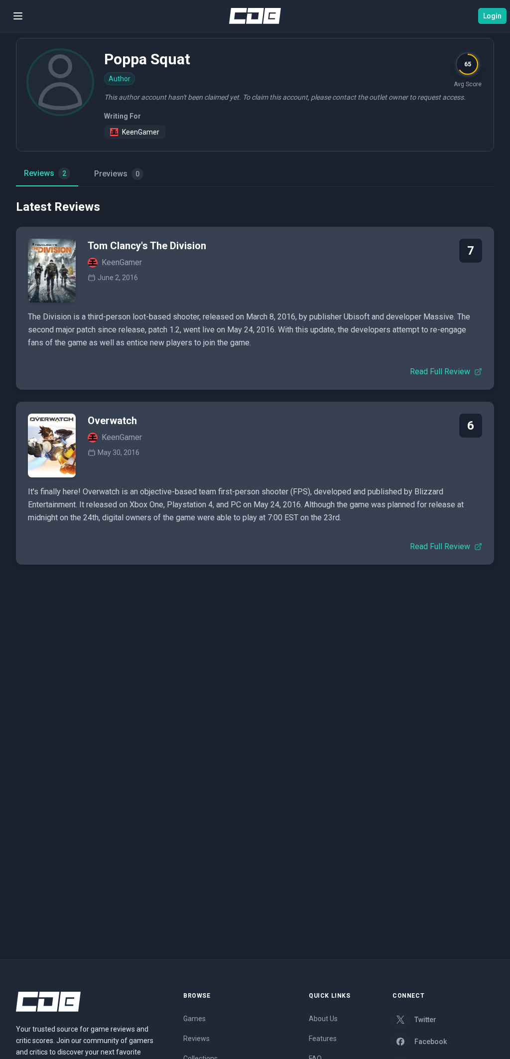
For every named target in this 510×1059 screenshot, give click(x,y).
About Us (323, 1019)
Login (492, 16)
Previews (116, 173)
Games (194, 1019)
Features (323, 1039)
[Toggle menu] (18, 16)
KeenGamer (140, 132)
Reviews (45, 173)
